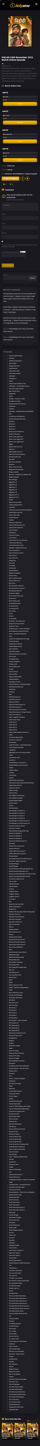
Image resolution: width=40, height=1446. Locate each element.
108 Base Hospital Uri (15, 361)
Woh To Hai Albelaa (14, 1374)
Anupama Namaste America (17, 404)
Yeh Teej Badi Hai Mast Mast (17, 1394)
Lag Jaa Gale (13, 881)
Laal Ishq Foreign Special (16, 879)
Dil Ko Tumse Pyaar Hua (16, 596)
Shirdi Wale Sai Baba (15, 1217)
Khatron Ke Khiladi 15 (15, 838)
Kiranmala (12, 843)
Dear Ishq (12, 563)
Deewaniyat (12, 568)
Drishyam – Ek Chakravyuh (17, 621)
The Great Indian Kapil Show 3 (18, 1301)
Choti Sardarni (13, 530)
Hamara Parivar (13, 672)
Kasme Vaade (13, 803)
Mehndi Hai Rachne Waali (16, 957)
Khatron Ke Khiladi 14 (15, 836)
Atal (10, 414)
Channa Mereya (13, 517)
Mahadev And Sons (15, 914)
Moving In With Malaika (15, 995)
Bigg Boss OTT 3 (14, 497)
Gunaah (11, 669)
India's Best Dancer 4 (15, 707)
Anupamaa (12, 406)
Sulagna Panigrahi (31, 174)
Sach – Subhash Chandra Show (18, 1157)
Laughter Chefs (13, 891)
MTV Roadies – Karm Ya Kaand (18, 1020)
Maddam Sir (12, 909)
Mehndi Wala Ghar (14, 960)
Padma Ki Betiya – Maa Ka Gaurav (19, 1068)
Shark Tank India (14, 1200)
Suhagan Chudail (14, 1245)
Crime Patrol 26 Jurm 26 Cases (18, 540)
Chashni (11, 520)
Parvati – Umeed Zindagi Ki (17, 1078)
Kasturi (11, 805)
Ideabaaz (12, 692)
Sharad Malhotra (18, 174)
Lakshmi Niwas (13, 886)
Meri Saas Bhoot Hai (15, 975)
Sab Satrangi (13, 1154)
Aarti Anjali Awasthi (14, 373)
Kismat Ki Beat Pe (14, 848)
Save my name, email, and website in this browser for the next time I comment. (19, 246)
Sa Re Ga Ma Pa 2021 (15, 1136)
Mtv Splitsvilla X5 (14, 1028)
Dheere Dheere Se (14, 581)
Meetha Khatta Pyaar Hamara (18, 952)
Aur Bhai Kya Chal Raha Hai (17, 416)
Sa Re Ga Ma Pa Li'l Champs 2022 (18, 1144)
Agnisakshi (12, 394)
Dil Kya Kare (12, 598)
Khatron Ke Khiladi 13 (15, 833)
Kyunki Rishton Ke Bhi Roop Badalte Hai (21, 869)
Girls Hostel (12, 656)
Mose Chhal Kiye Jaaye (16, 992)
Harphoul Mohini (14, 679)
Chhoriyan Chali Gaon (15, 522)
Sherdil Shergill (13, 1215)
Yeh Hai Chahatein (14, 1384)
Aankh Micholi (13, 368)
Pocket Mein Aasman (15, 1091)
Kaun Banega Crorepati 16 (17, 813)
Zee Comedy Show (15, 1402)
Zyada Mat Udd (13, 1409)
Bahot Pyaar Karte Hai (15, 447)
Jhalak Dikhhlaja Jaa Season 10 (18, 765)
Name (4, 214)
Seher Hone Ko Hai (14, 1190)
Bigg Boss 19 (13, 492)
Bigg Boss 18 (13, 490)
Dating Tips (12, 560)
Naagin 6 (11, 1040)
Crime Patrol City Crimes (16, 545)
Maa (10, 901)
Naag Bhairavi (13, 1038)
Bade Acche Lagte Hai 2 (16, 436)
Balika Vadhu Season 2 (15, 452)
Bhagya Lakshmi (14, 472)
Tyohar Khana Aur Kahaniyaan (18, 1341)
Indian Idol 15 (13, 727)
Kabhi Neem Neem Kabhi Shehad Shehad (21, 783)
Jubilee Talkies (13, 770)
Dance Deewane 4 (14, 550)
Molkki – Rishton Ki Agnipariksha (18, 987)
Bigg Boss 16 (13, 485)
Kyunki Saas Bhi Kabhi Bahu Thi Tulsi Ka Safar (22, 874)
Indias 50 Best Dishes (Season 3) (19, 732)
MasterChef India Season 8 (17, 942)
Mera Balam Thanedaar (16, 962)
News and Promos (14, 1056)
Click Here (20, 104)
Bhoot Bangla (13, 479)
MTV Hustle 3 (13, 1010)
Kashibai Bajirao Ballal (15, 800)
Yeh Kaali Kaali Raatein (15, 1389)
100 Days (11, 358)
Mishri (11, 980)
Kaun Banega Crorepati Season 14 (19, 823)
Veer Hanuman (13, 1364)
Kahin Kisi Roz (13, 793)
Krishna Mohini (13, 856)
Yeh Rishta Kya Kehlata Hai (17, 1392)
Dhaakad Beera (13, 570)
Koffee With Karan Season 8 (17, 853)
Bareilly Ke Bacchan (15, 457)
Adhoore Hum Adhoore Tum (17, 383)
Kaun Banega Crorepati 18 (17, 818)
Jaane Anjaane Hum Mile (16, 747)
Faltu (10, 636)
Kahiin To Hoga (13, 790)
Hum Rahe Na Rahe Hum (16, 687)
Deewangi (12, 565)
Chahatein (12, 507)
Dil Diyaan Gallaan (14, 593)
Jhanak (11, 768)
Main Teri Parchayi (14, 924)
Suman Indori (13, 1248)
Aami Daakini (13, 363)
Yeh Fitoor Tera (13, 1382)
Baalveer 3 (12, 424)
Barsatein (12, 459)
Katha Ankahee (13, 808)
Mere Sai (11, 970)
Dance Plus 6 (13, 555)
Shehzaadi (12, 1212)
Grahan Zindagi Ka (14, 661)
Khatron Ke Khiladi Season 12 (18, 841)
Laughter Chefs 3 (14, 896)
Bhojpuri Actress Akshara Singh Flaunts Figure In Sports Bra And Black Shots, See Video (19, 298)
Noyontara (12, 1063)
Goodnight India (14, 659)
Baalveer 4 (12, 426)
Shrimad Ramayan (14, 1225)
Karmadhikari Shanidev (16, 798)
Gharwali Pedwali (14, 651)
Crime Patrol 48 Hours (15, 543)
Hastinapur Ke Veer (15, 682)
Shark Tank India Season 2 (17, 1207)
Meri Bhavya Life (14, 972)
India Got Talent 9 (14, 702)
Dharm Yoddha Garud (15, 578)
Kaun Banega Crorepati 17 (17, 816)
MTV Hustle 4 (13, 1013)
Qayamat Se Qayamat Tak (17, 1111)
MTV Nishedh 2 (13, 1018)
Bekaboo (11, 464)
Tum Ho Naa (12, 1329)
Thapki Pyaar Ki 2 (14, 1288)
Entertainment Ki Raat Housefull (18, 631)
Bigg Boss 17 (13, 487)
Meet (10, 949)
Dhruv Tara (12, 583)
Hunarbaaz (12, 689)
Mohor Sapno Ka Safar (15, 985)
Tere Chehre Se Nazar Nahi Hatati (19, 1281)
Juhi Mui (11, 773)
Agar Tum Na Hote (14, 391)
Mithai (11, 982)
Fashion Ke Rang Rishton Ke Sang (19, 639)
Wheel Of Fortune (14, 1372)
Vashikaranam (13, 1359)
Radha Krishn (13, 1121)
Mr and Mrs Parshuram (15, 998)
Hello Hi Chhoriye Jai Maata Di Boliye (20, 684)
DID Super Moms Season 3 (17, 588)
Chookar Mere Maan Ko (16, 527)
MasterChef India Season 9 (17, 944)
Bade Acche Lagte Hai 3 (16, 439)
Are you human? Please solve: (11, 252)
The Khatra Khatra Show (16, 1311)
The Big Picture (13, 1293)
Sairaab (11, 1159)
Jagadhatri (12, 750)
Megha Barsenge (14, 955)
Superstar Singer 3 (14, 1255)
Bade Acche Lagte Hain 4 (16, 442)
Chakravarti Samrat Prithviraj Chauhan (20, 510)
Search (5, 275)
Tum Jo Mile (12, 1331)
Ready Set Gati (13, 1131)
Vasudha (11, 1361)
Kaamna (11, 778)
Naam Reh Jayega (14, 1046)
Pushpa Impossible (15, 1104)
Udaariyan (12, 1344)
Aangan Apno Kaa (14, 366)
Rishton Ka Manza (14, 1134)
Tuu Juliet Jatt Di (14, 1339)
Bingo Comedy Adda (15, 502)
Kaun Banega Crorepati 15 (17, 810)
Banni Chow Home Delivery (17, 454)
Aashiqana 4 (12, 378)
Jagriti (11, 755)
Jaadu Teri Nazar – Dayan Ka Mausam (20, 745)
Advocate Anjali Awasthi (16, 388)
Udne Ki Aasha (13, 1346)
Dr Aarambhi (12, 618)
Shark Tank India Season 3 (17, 1210)
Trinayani (11, 1321)
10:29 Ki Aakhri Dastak (15, 356)
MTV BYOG (12, 1000)
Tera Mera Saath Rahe (15, 1270)
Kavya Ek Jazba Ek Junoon (17, 826)
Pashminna (12, 1081)
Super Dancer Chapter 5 (16, 1250)
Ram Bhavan (12, 1126)
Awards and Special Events (17, 419)
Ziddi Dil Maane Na (14, 1404)
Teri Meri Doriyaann (15, 1286)
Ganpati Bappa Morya (15, 646)
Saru (10, 1172)
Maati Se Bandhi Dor (15, 907)
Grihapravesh (13, 664)
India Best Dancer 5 (15, 699)
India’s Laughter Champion (17, 717)
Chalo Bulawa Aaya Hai (15, 512)
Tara (10, 1265)
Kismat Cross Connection (16, 846)
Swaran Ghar (13, 1258)
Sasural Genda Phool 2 (16, 1174)
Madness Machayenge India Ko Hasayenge (22, 912)
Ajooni (11, 396)
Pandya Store (13, 1071)
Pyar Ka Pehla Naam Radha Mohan (19, 1109)
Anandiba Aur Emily (14, 401)
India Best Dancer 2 (15, 697)
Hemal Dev (8, 174)
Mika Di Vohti (13, 977)
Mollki (10, 990)
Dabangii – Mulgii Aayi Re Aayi (18, 548)
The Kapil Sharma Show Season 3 (19, 1306)
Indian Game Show (14, 720)
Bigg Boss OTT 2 (14, 495)
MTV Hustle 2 (13, 1008)
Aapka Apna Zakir (14, 371)
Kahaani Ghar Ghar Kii (15, 785)
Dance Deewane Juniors (16, 553)
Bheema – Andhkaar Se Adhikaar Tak (20, 474)
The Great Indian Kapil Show (17, 1296)
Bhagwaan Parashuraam (16, 469)
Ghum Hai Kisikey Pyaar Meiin (18, 654)
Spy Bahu (12, 1240)
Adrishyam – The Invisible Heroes (19, 386)
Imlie (10, 694)
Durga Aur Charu (14, 626)
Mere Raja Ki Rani (14, 965)
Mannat (11, 934)
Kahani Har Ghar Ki (14, 788)
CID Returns (12, 533)
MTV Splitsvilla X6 (14, 1030)
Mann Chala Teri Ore (15, 932)
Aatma (11, 381)
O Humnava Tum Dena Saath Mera (19, 1066)
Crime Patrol (12, 538)
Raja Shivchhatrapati (15, 1124)
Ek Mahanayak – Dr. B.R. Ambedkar (19, 629)
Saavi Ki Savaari (13, 1152)
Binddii (11, 500)
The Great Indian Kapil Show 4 (18, 1303)
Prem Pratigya (13, 1096)
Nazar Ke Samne (14, 1051)
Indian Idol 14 (13, 725)
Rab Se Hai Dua (13, 1119)
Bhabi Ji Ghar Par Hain (15, 467)
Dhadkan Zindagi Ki (14, 573)
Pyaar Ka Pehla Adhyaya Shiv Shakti (19, 1106)
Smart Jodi (12, 1235)
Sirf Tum (11, 1233)
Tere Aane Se (13, 1275)
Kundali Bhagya (13, 866)
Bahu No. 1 (12, 449)
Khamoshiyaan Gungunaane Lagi (18, 831)
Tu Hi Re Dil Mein (14, 1326)
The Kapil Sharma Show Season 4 (19, 1308)
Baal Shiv (11, 421)
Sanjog (11, 1167)
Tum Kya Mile (13, 1334)
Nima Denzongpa (14, 1058)
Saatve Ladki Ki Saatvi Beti (17, 1149)
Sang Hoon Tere (14, 1164)
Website (4, 233)
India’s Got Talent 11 (15, 714)
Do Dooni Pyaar (13, 606)
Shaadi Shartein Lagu (15, 1195)
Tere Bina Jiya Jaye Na (15, 1278)
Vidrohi (9, 170)
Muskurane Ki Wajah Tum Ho (17, 1033)
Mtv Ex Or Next (13, 1005)
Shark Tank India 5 (14, 1205)
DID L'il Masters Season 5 (16, 586)
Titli (10, 1316)
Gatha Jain (11, 166)
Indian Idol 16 (13, 730)
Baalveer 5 (12, 429)
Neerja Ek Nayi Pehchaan (16, 1053)
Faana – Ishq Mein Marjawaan (17, 634)
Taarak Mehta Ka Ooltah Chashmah (19, 1263)
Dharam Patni (13, 575)
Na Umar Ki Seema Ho (15, 1035)
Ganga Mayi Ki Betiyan (15, 644)
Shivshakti (12, 1222)
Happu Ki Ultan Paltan (15, 677)
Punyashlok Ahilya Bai (15, 1101)
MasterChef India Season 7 (17, 939)
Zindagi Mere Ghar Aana (16, 1407)
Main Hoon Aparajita (15, 919)
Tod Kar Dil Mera (14, 1318)
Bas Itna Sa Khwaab (15, 462)
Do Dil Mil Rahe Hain (15, 603)
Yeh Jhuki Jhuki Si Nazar (16, 1387)
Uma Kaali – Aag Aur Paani (16, 1354)
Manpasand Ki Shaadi (15, 937)
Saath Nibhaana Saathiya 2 (17, 1147)
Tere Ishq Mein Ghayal (15, 1283)
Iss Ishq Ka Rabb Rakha (16, 737)
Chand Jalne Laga (14, 515)
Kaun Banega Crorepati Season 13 (19, 821)
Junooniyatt (12, 775)
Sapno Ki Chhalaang (15, 1169)
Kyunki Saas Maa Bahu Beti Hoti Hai (19, 876)
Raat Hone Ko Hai (14, 1114)
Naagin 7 (11, 1043)
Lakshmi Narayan (14, 884)
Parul (10, 1076)
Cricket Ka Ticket (14, 535)
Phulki (11, 1086)
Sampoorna (12, 1162)
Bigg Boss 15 (13, 482)
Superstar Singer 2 (14, 1253)
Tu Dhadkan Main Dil (15, 1323)
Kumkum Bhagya (14, 864)
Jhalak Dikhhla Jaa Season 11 (18, 762)
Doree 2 (11, 616)
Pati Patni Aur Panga (15, 1083)
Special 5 (11, 1238)
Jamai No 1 (12, 760)
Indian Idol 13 (13, 722)
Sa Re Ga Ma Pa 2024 (15, 1142)
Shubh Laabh (13, 1227)
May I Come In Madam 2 (16, 947)
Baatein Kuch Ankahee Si (16, 431)
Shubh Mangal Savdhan (16, 1230)
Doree (11, 613)
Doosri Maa (12, 611)
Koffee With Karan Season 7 (17, 851)
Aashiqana (12, 376)
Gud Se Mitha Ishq (14, 666)
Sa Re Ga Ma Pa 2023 (15, 1139)
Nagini (11, 1048)
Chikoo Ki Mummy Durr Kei (17, 525)
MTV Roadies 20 (13, 1023)
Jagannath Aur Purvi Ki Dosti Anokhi (19, 752)
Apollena (11, 409)
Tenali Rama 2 (13, 1268)
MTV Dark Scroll (13, 1003)
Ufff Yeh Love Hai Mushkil (16, 1351)
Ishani (10, 735)
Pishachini (12, 1088)
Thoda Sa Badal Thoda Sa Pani (18, 1313)
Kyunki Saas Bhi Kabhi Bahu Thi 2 (18, 871)
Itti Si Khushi (12, 742)
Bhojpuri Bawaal (14, 477)
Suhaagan (12, 1243)
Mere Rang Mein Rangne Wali (17, 967)
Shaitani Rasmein (14, 1197)
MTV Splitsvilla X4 (14, 1025)
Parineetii (12, 1073)
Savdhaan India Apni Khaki (17, 1187)
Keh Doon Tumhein (14, 828)
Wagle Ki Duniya (13, 1369)
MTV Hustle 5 (13, 1015)
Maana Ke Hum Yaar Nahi (16, 904)
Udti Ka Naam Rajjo (14, 1349)
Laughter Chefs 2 (14, 894)
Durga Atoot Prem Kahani (16, 623)
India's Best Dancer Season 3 (18, 709)
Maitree (11, 927)
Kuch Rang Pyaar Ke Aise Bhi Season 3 (20, 859)
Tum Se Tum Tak (13, 1336)
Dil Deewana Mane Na (15, 591)
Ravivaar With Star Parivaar (17, 1129)
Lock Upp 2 (12, 899)
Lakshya (11, 889)
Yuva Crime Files (14, 1399)
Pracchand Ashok (14, 1094)
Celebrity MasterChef (15, 505)
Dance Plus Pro (13, 558)
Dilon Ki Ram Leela (14, 601)
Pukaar (11, 1099)
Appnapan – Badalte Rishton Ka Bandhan (21, 411)
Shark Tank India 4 (14, 1202)
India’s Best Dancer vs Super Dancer (20, 712)
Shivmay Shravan (14, 1220)
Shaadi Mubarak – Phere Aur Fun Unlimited (21, 1192)
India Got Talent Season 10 (17, 704)
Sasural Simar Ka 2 (14, 1177)
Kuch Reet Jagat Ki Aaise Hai (17, 861)
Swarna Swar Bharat (15, 1260)
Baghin (11, 444)
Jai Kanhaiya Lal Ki (14, 757)
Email (4, 223)
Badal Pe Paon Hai (14, 434)
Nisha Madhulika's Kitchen (17, 1061)
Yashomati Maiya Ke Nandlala (17, 1379)
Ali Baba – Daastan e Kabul (17, 399)
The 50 (11, 1291)
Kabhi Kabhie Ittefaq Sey (16, 780)
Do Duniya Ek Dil (13, 608)
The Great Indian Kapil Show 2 (18, 1298)
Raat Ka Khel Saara (14, 1116)
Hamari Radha (13, 674)
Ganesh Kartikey (14, 641)
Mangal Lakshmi (13, 929)
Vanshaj (11, 1356)
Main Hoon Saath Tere (15, 922)
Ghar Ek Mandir (13, 649)
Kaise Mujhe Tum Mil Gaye (16, 795)
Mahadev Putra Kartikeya (16, 917)
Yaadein (11, 1377)
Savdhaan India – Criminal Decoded (19, 1185)
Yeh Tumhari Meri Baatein (16, 1397)
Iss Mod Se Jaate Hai (15, 740)
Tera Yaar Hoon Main (15, 1273)
